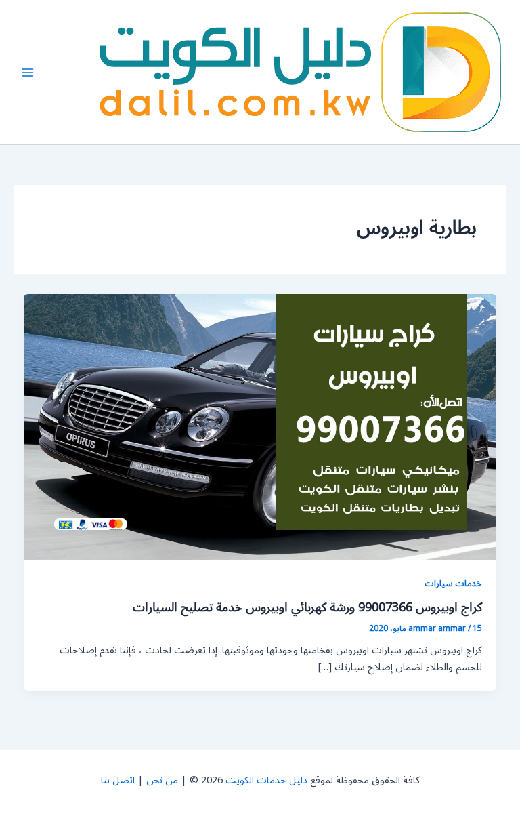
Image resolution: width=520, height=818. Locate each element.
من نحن (162, 780)
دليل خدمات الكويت (266, 780)
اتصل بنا (118, 780)
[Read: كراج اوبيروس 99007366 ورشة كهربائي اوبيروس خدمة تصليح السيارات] (260, 427)
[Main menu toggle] (28, 72)
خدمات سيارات (453, 583)
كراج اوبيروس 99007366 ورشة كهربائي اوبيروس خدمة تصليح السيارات (307, 607)
